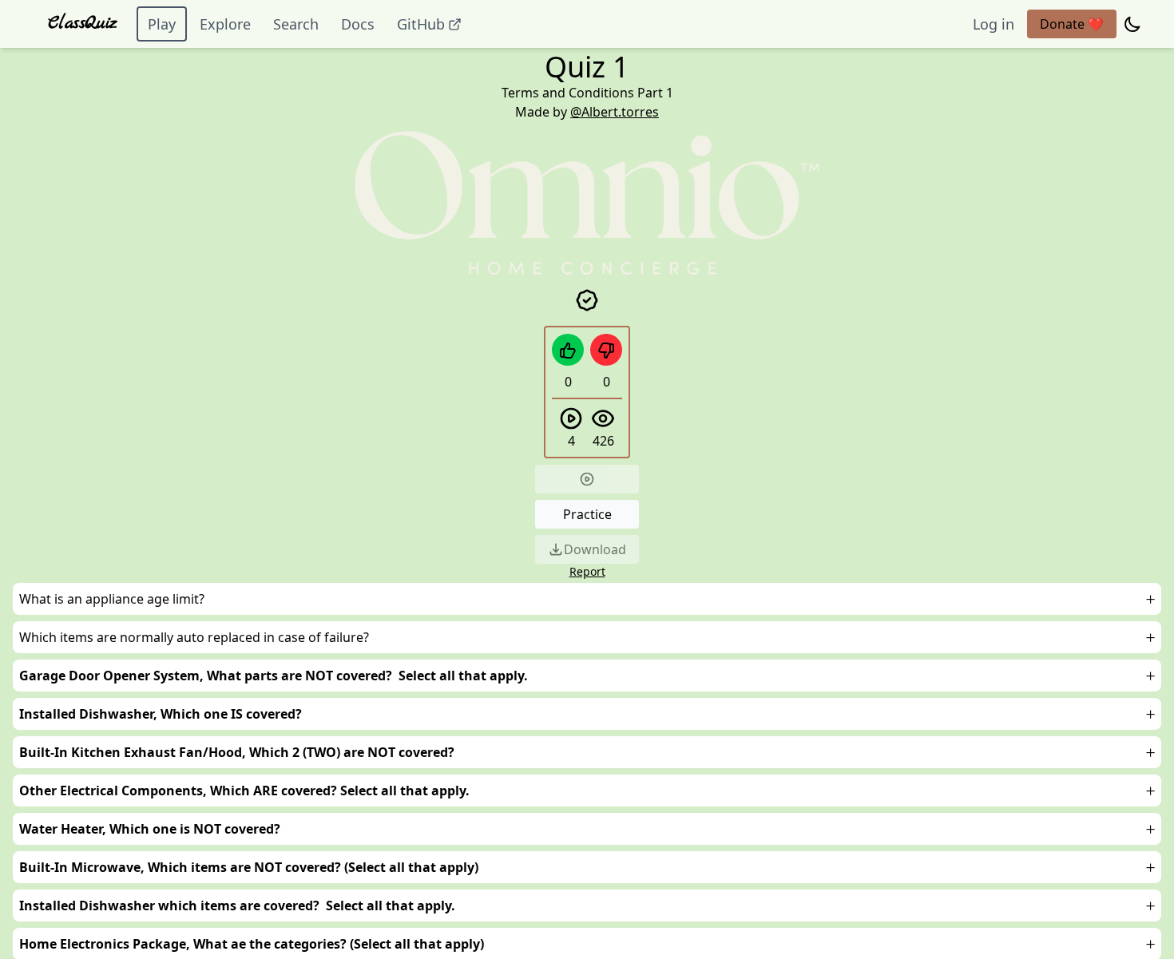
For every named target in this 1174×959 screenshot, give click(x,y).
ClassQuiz (82, 23)
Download (595, 549)
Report (587, 571)
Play (162, 24)
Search (296, 24)
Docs (358, 24)
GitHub (421, 24)
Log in (993, 24)
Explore (225, 24)
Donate (1072, 24)
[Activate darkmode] (1132, 24)
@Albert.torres (614, 112)
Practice (587, 514)
